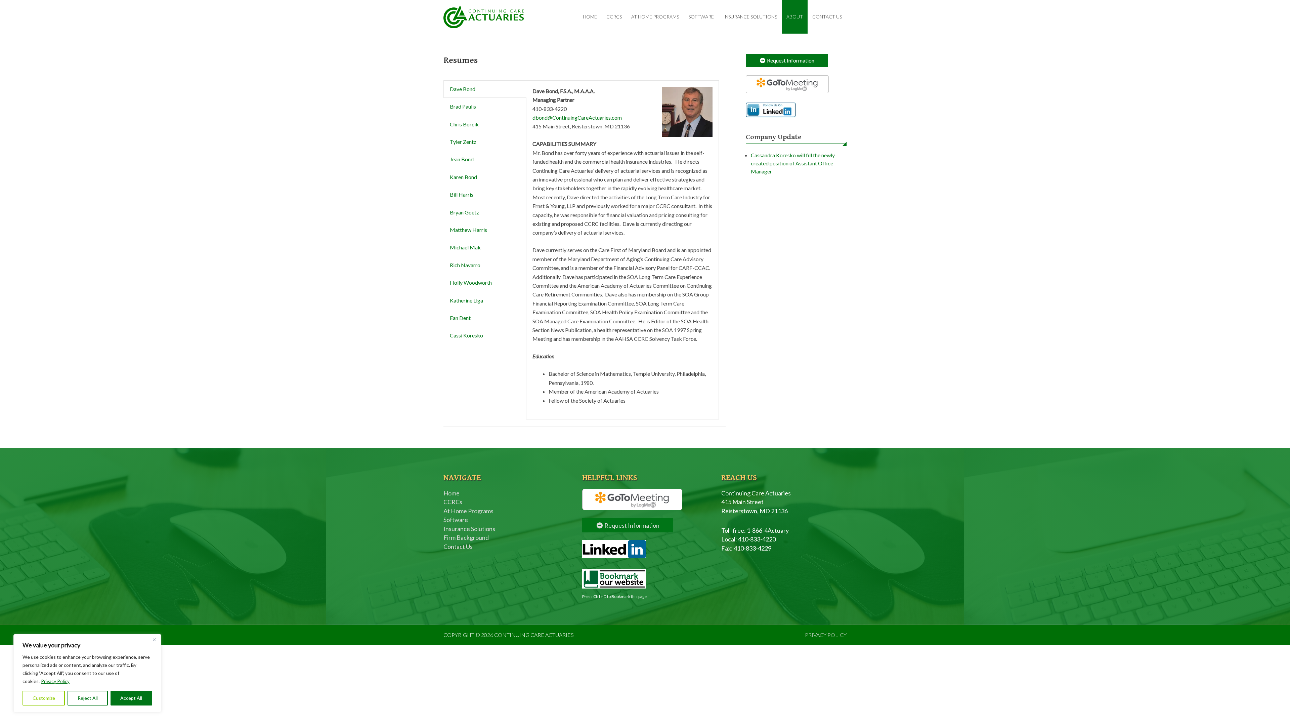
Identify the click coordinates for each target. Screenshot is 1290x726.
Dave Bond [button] (462, 89)
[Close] (154, 640)
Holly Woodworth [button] (471, 282)
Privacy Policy (55, 681)
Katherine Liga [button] (466, 300)
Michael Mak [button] (465, 247)
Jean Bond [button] (462, 159)
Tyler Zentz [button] (463, 141)
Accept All (131, 698)
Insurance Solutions (750, 16)
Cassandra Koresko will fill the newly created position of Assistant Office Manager (793, 163)
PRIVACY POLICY (826, 635)
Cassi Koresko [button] (466, 335)
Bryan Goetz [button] (464, 212)
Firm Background (466, 537)
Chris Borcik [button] (464, 124)
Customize (44, 698)
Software (701, 16)
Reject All (88, 698)
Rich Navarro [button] (465, 265)
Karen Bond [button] (463, 177)
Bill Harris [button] (461, 194)
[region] (87, 673)
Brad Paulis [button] (463, 106)
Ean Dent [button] (460, 318)
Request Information (790, 60)
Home (590, 16)
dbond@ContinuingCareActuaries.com (577, 117)
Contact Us (827, 16)
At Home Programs (655, 16)
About (794, 16)
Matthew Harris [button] (468, 230)
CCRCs (614, 16)
